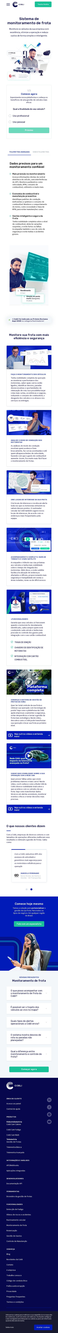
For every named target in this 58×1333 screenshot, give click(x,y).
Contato (9, 1264)
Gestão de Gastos (14, 1236)
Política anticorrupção (15, 1286)
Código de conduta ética (16, 1280)
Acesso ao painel (13, 1103)
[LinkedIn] (49, 1100)
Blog (8, 1254)
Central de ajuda (13, 1109)
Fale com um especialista (29, 924)
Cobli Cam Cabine (13, 1124)
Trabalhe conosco (14, 1275)
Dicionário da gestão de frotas (19, 1196)
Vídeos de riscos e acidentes (18, 1214)
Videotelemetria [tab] (41, 152)
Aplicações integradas (15, 1170)
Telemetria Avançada (15, 1152)
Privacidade (11, 1291)
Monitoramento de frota (16, 1225)
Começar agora (29, 1069)
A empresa (11, 1270)
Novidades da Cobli (14, 1259)
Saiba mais (10, 1327)
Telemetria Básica (14, 1147)
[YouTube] (49, 1122)
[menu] (8, 4)
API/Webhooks (12, 1165)
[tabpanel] (29, 236)
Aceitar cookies (43, 1327)
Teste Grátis (43, 4)
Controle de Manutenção (16, 1241)
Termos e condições (15, 1302)
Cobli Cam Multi (12, 1135)
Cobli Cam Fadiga (13, 1129)
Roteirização (11, 1230)
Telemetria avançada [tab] (19, 152)
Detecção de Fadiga (14, 1209)
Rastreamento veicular (16, 1220)
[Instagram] (49, 1114)
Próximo (29, 130)
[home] (18, 4)
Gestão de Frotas (13, 1142)
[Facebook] (49, 1107)
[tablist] (29, 152)
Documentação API (14, 1183)
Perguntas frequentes (15, 1296)
